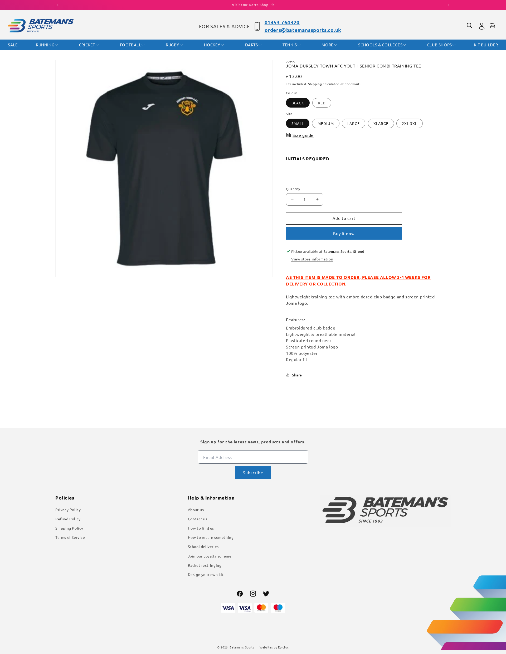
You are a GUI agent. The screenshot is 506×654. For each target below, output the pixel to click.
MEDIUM (326, 123)
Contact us (197, 518)
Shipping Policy (69, 528)
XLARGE (380, 123)
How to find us (201, 528)
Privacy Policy (68, 509)
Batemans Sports (242, 647)
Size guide (303, 135)
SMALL (297, 123)
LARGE (353, 123)
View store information (312, 258)
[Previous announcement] (57, 5)
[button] (470, 26)
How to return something (211, 537)
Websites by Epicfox (274, 647)
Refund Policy (68, 518)
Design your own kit (206, 574)
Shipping (315, 84)
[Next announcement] (449, 5)
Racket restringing (205, 565)
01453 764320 (282, 22)
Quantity (293, 189)
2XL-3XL (409, 123)
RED (322, 102)
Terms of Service (70, 537)
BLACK (297, 102)
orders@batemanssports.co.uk (303, 30)
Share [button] (297, 374)
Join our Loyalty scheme (210, 556)
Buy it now (344, 233)
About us (196, 509)
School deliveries (203, 546)
